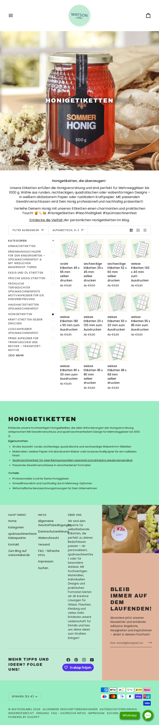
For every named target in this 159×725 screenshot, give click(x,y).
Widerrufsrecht (48, 538)
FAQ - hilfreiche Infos (68, 713)
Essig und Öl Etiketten (25, 272)
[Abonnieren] (148, 642)
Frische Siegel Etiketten (26, 278)
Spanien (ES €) (23, 696)
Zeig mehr (16, 355)
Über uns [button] (75, 515)
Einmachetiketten (22, 246)
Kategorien (16, 527)
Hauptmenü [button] (17, 515)
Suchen (43, 568)
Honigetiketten (20, 314)
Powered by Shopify (24, 717)
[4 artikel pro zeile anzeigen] (146, 230)
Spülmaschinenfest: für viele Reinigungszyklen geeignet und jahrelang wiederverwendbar (72, 460)
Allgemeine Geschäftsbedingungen (54, 523)
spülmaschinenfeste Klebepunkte (22, 536)
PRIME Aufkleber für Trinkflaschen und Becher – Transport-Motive (25, 344)
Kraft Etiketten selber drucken (25, 321)
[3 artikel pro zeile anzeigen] (138, 230)
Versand (44, 545)
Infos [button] (42, 515)
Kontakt (13, 545)
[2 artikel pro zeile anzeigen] (131, 230)
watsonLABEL (22, 709)
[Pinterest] (76, 660)
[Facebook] (68, 660)
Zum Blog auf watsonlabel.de (19, 553)
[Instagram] (84, 660)
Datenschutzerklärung (53, 532)
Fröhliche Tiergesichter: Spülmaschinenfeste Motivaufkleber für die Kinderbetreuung (26, 291)
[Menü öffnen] (14, 15)
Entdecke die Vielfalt (46, 220)
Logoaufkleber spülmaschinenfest (23, 331)
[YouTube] (92, 660)
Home (12, 521)
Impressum (45, 561)
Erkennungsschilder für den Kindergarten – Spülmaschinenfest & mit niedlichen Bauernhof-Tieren (26, 259)
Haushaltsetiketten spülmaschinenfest (23, 306)
